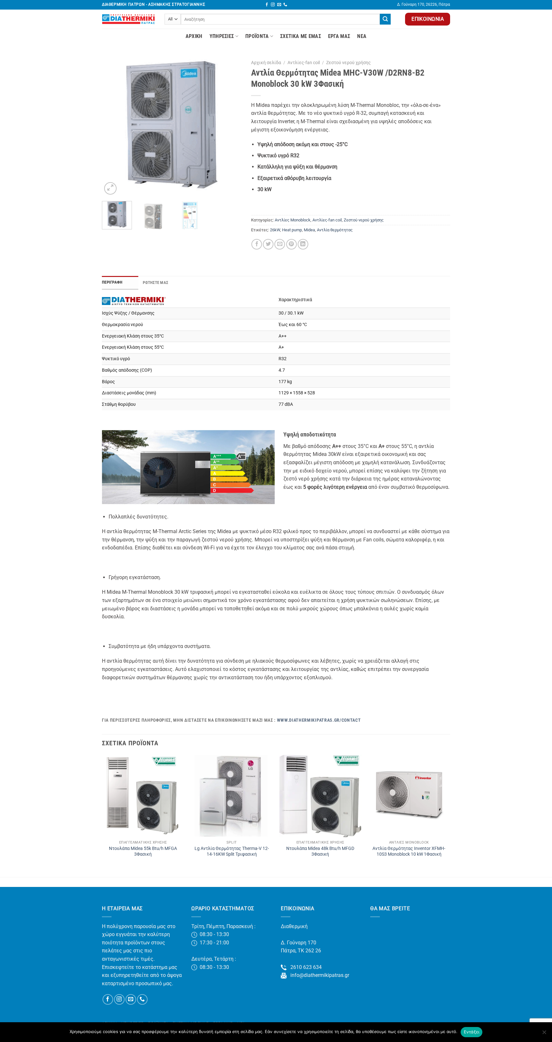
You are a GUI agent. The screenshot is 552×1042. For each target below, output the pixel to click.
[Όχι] (544, 1034)
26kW (275, 229)
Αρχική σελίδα (266, 62)
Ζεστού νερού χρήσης (348, 62)
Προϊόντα (257, 36)
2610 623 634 (304, 967)
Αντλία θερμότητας (335, 229)
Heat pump (292, 229)
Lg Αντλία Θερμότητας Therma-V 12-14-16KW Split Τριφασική (232, 851)
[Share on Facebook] (256, 244)
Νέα (361, 36)
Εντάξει (471, 1031)
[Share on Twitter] (268, 244)
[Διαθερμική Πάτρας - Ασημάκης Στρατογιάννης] (128, 19)
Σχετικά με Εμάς (300, 36)
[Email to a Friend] (279, 244)
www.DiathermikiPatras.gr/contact (319, 720)
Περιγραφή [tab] (112, 282)
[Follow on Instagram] (273, 5)
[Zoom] (110, 188)
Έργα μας (339, 36)
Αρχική (194, 36)
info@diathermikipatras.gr (318, 975)
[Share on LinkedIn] (303, 244)
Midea (309, 229)
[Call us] (285, 5)
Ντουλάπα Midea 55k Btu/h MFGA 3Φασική (143, 851)
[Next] (230, 126)
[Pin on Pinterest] (291, 244)
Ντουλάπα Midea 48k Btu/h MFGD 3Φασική (320, 851)
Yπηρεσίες (222, 36)
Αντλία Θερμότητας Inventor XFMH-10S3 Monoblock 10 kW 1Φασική (408, 851)
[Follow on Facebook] (267, 5)
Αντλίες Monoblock (292, 220)
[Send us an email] (279, 5)
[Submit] (385, 19)
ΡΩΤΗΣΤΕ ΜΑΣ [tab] (155, 282)
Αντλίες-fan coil (304, 62)
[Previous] (113, 126)
